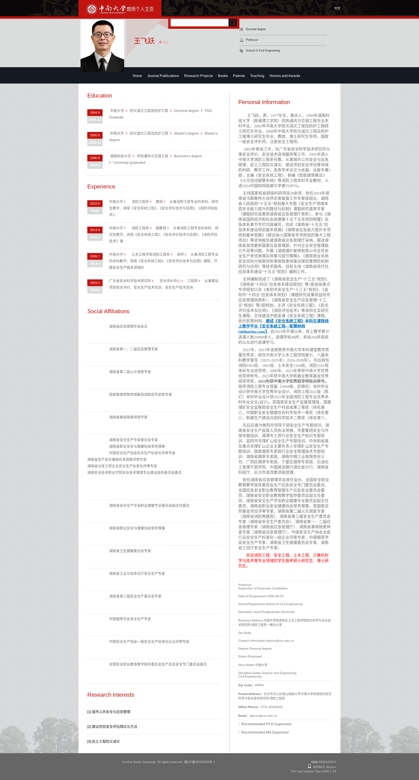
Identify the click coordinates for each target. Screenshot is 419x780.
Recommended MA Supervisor (265, 732)
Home (137, 76)
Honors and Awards (285, 76)
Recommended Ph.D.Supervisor (266, 724)
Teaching (257, 76)
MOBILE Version (323, 767)
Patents (239, 76)
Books (223, 76)
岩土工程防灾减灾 (106, 741)
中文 (337, 8)
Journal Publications (163, 76)
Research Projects (198, 76)
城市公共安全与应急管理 (111, 712)
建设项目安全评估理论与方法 (114, 727)
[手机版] (309, 767)
